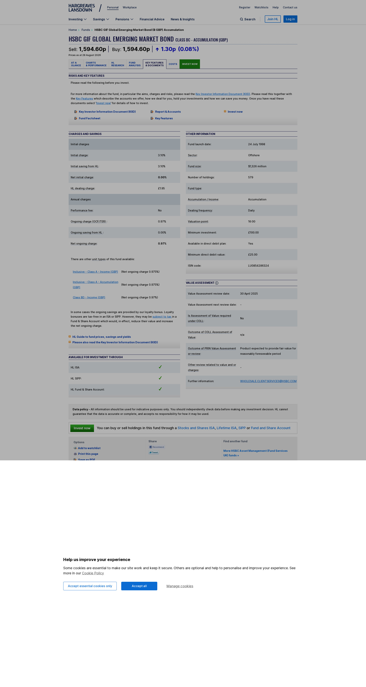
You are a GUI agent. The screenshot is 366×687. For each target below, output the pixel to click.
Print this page (88, 453)
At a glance (76, 64)
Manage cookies (179, 586)
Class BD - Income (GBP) (89, 297)
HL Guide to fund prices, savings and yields (101, 336)
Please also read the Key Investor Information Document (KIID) (115, 342)
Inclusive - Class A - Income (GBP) (95, 271)
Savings (99, 19)
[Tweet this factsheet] (153, 452)
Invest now (189, 64)
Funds (86, 30)
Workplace (130, 7)
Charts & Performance (96, 64)
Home (73, 30)
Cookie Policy (93, 573)
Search (249, 19)
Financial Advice (152, 19)
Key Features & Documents (154, 64)
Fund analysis (134, 64)
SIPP (242, 428)
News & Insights (183, 19)
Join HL (272, 19)
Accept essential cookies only (90, 586)
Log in (290, 19)
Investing (76, 19)
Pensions (122, 19)
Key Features (84, 98)
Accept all (139, 586)
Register (244, 7)
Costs (173, 64)
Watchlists (261, 7)
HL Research (117, 64)
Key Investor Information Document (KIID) (223, 94)
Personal (113, 7)
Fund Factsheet (89, 118)
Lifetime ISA (226, 428)
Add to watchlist (89, 448)
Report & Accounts (168, 111)
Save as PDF (86, 459)
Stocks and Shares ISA (196, 428)
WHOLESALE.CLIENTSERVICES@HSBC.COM (268, 381)
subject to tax (162, 316)
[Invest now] (82, 428)
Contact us (290, 7)
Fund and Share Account (271, 428)
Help (276, 7)
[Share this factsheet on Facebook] (156, 446)
